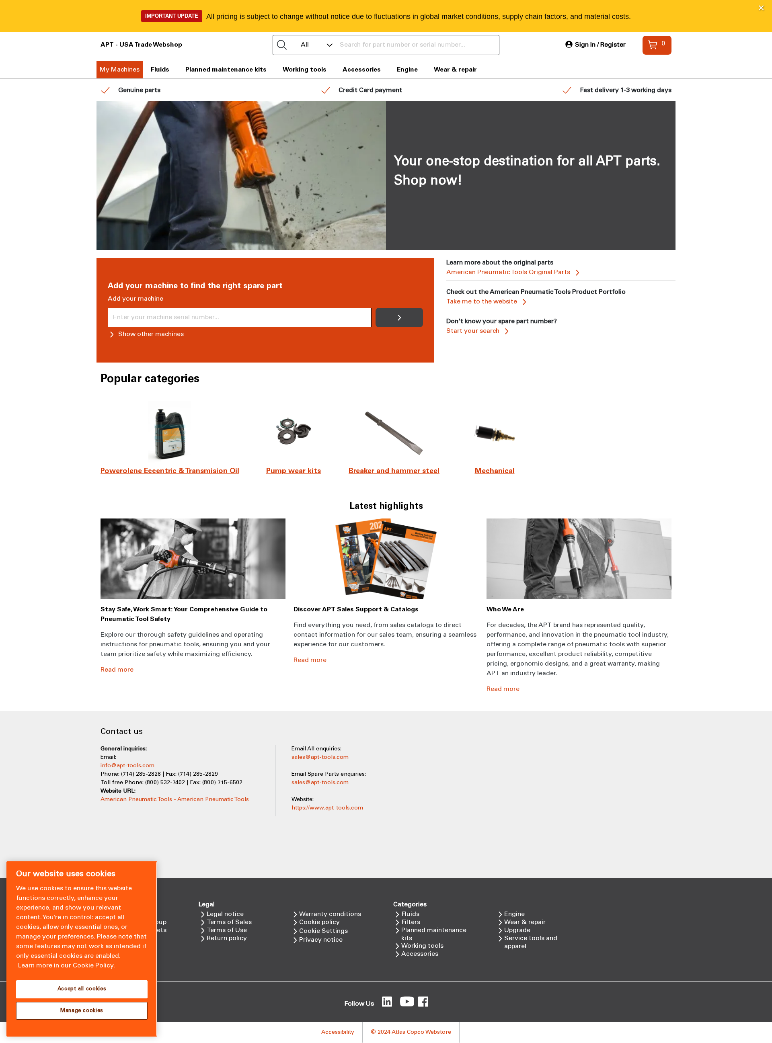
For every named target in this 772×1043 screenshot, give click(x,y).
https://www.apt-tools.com (327, 808)
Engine (407, 70)
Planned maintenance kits (226, 70)
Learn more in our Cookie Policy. (66, 966)
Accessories (362, 70)
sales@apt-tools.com (320, 757)
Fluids (160, 70)
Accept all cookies (82, 989)
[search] (282, 45)
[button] (761, 8)
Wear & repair (455, 70)
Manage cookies (81, 1010)
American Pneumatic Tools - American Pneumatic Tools (175, 799)
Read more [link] (117, 670)
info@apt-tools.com (127, 765)
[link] (595, 45)
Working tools (304, 70)
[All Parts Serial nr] (386, 45)
